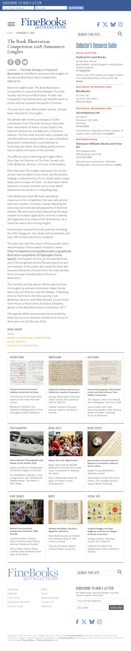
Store (44, 593)
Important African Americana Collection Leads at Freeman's (64, 391)
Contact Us (47, 601)
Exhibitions (17, 357)
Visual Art (94, 496)
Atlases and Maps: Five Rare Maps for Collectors (63, 530)
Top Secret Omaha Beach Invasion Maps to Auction (62, 547)
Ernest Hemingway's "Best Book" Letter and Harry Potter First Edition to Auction (104, 392)
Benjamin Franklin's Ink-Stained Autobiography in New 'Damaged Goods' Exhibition (26, 409)
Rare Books (17, 496)
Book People (95, 428)
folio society (16, 341)
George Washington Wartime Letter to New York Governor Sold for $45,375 (64, 399)
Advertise (47, 606)
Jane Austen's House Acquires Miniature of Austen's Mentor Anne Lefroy (103, 463)
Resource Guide (50, 597)
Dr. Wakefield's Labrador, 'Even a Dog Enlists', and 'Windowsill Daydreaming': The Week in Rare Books (26, 479)
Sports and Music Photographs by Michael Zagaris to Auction (26, 469)
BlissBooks (83, 91)
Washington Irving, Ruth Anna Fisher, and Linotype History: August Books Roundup (103, 480)
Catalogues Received (18, 601)
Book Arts (55, 428)
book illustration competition (29, 337)
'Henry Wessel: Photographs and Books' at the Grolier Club (26, 461)
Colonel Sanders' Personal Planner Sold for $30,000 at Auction (63, 409)
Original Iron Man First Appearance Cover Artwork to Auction (103, 548)
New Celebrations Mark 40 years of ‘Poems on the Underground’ (63, 480)
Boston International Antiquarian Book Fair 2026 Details (24, 531)
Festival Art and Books (91, 57)
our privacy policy (74, 635)
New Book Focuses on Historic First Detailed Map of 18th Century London (64, 538)
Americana (55, 357)
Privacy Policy (27, 640)
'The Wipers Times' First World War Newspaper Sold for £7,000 (104, 401)
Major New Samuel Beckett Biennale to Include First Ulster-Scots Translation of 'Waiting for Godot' (65, 469)
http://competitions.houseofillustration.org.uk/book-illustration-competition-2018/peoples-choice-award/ (39, 255)
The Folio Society (30, 70)
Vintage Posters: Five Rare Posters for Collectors (101, 540)
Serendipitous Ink (88, 112)
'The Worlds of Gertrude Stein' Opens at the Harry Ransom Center (26, 399)
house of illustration (22, 345)
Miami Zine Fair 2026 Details (63, 460)
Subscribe (12, 589)
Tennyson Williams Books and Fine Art (99, 145)
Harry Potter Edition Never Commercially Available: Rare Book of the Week (25, 551)
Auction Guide (15, 606)
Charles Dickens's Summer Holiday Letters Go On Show (24, 391)
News (10, 32)
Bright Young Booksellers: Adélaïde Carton (101, 472)
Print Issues (13, 597)
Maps (52, 496)
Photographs (18, 428)
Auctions (93, 357)
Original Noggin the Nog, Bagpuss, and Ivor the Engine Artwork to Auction (102, 531)
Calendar (12, 593)
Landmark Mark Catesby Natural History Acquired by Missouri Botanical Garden (25, 541)
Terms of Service (45, 640)
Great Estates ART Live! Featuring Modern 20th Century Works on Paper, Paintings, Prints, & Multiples (104, 411)
